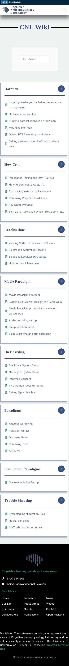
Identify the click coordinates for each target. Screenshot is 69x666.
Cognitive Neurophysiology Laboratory (22, 9)
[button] (64, 10)
